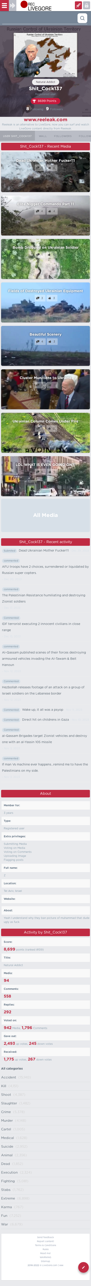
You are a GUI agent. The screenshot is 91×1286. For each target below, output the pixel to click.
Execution (9, 1172)
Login (78, 5)
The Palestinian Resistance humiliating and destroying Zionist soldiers (43, 598)
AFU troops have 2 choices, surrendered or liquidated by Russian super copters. (45, 570)
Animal (7, 1155)
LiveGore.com (49, 1265)
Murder (7, 1120)
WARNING (45, 1257)
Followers (63, 136)
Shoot (6, 1094)
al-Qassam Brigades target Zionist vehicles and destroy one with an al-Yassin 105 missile (44, 739)
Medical (7, 1138)
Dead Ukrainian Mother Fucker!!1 (45, 160)
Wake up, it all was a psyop (42, 709)
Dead (5, 1164)
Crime (6, 1112)
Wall (43, 136)
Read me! (45, 1253)
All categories (12, 1068)
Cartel (6, 1129)
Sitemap (45, 1261)
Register (86, 5)
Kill (3, 1086)
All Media (45, 515)
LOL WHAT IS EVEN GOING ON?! (45, 465)
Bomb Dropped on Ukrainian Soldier (46, 247)
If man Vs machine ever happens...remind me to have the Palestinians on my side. (45, 767)
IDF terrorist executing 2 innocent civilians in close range (41, 627)
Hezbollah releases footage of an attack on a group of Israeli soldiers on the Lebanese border (43, 690)
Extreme (8, 1198)
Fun (4, 1215)
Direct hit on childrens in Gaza (45, 719)
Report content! (45, 1241)
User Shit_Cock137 (17, 136)
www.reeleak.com (45, 119)
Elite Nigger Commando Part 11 (45, 204)
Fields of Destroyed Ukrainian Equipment (45, 291)
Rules (46, 1249)
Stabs (5, 1190)
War (4, 1224)
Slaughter (9, 1103)
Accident (8, 1077)
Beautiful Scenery (45, 334)
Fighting (8, 1181)
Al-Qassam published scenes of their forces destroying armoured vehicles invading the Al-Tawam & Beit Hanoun (44, 659)
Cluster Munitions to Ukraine (45, 378)
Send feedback (45, 1237)
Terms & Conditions (45, 1245)
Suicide (7, 1146)
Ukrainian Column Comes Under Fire (45, 421)
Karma (6, 1207)
